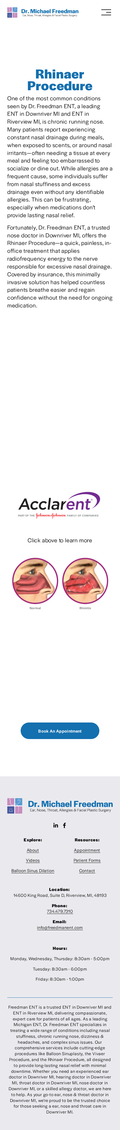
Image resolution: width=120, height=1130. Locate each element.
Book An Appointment (59, 731)
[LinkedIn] (55, 825)
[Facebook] (64, 825)
